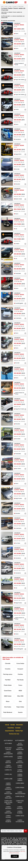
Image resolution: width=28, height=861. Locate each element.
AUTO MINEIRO (19, 740)
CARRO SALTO (19, 796)
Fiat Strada (20, 679)
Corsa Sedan (20, 663)
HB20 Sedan (7, 696)
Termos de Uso (14, 734)
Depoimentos (9, 731)
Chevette (7, 663)
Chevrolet (15, 6)
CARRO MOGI (20, 783)
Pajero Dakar (20, 707)
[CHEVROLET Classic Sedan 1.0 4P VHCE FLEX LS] (7, 43)
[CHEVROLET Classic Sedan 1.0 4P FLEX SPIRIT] (7, 313)
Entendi (15, 856)
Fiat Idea (20, 674)
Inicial (7, 725)
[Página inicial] (25, 2)
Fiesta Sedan (8, 685)
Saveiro (20, 712)
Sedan (10, 6)
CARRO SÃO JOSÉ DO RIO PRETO (8, 802)
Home (2, 6)
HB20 (20, 690)
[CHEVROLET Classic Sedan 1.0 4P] (7, 28)
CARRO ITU (8, 770)
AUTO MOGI (8, 743)
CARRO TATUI (20, 815)
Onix (20, 701)
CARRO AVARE (8, 756)
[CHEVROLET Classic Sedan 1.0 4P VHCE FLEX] (7, 74)
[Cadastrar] (25, 830)
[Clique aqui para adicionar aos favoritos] (25, 34)
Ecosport (20, 669)
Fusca (20, 685)
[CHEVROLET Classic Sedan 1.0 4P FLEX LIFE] (7, 59)
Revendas (19, 725)
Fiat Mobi (7, 679)
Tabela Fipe (19, 731)
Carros (6, 6)
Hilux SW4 (20, 696)
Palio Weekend (7, 712)
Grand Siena (7, 690)
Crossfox (7, 669)
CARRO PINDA (19, 787)
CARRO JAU (8, 774)
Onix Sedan (7, 707)
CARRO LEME (8, 778)
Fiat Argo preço (7, 674)
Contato (17, 728)
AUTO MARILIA (8, 740)
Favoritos (11, 728)
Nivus (7, 701)
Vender (12, 725)
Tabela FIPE (4, 17)
